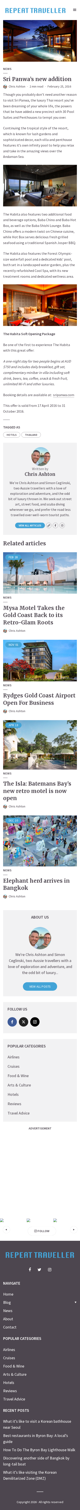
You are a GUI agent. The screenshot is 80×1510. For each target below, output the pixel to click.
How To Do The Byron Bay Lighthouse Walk (39, 1449)
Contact (9, 1327)
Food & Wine (18, 1075)
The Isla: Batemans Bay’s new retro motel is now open (37, 791)
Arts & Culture (19, 1085)
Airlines (14, 1057)
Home (8, 1294)
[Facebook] (12, 1022)
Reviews (14, 1103)
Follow (43, 1231)
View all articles (30, 525)
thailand (31, 434)
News (7, 69)
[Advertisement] (40, 1173)
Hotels (13, 1094)
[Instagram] (35, 1022)
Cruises (14, 1066)
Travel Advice (19, 1113)
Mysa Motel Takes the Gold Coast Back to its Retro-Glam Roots (34, 615)
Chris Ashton (17, 86)
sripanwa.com (63, 395)
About (8, 1318)
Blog (7, 1302)
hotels (12, 434)
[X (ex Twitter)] (23, 1022)
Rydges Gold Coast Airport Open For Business (39, 699)
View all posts (40, 986)
